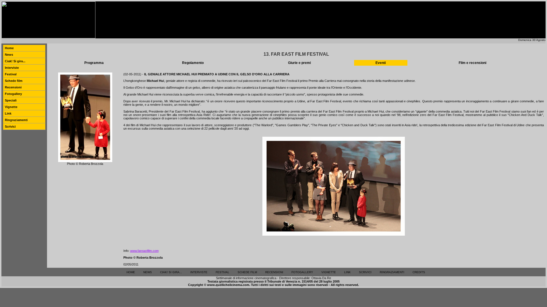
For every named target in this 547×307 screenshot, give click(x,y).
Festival (11, 74)
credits (419, 272)
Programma (94, 63)
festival (222, 272)
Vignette (11, 107)
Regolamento (193, 63)
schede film (247, 272)
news (147, 272)
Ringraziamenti (16, 120)
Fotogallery (13, 94)
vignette (328, 272)
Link (8, 113)
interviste (198, 272)
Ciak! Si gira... (15, 61)
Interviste (12, 67)
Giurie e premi (299, 63)
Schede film (14, 80)
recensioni (274, 272)
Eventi (380, 63)
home (130, 272)
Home (9, 48)
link (347, 272)
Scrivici (10, 126)
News (9, 54)
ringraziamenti (392, 272)
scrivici (365, 272)
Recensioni (13, 87)
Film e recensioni (472, 63)
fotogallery (302, 272)
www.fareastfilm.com (144, 250)
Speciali (11, 100)
